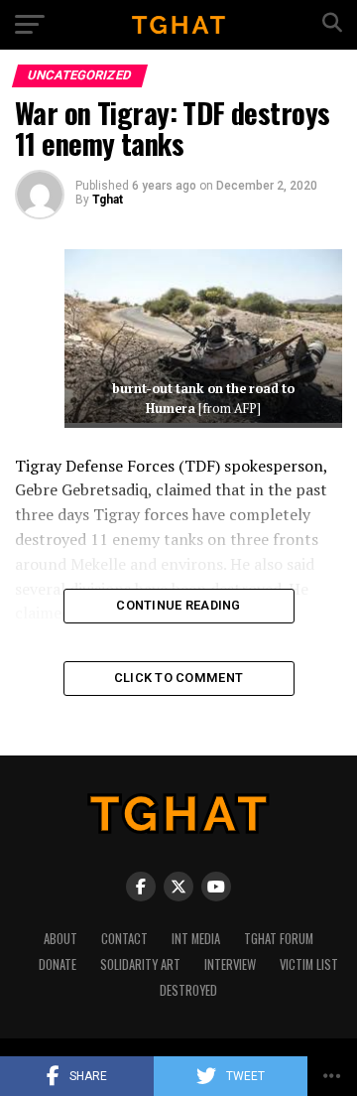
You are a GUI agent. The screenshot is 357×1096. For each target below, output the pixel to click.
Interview (230, 964)
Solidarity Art (140, 964)
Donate (57, 964)
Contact (124, 938)
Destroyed (188, 990)
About (60, 938)
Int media (196, 938)
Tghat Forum (278, 938)
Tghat (107, 199)
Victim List (309, 964)
